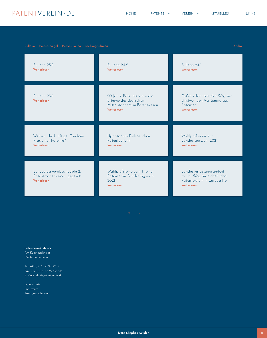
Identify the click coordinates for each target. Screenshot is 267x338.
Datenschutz (32, 284)
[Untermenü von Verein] (198, 14)
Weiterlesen (41, 70)
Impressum (31, 289)
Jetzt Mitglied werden (133, 333)
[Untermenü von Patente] (169, 14)
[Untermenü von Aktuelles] (233, 14)
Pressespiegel (48, 46)
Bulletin (30, 46)
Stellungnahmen (96, 46)
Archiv (237, 46)
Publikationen (71, 46)
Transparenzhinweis (37, 293)
